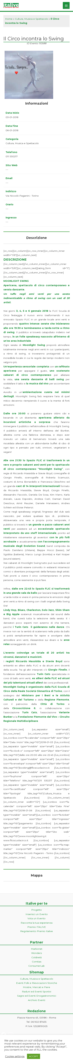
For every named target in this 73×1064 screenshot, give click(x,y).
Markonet (36, 948)
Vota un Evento (36, 918)
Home (8, 18)
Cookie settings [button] (14, 1056)
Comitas (36, 961)
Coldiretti (36, 957)
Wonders (36, 953)
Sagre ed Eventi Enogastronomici (36, 995)
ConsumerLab (36, 965)
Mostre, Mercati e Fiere (36, 987)
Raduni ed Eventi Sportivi (36, 991)
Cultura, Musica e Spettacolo (31, 18)
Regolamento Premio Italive (36, 931)
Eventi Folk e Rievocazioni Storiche (36, 983)
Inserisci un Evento (36, 914)
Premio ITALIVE (36, 927)
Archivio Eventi (36, 1000)
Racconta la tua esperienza (36, 922)
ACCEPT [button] (33, 1056)
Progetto (36, 909)
